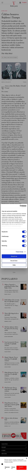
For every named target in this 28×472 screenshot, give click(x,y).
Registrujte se (7, 467)
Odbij (14, 265)
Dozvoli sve (14, 256)
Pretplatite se (21, 467)
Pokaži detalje (19, 251)
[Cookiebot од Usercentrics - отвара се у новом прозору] (20, 206)
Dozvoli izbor (14, 260)
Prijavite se (13, 467)
